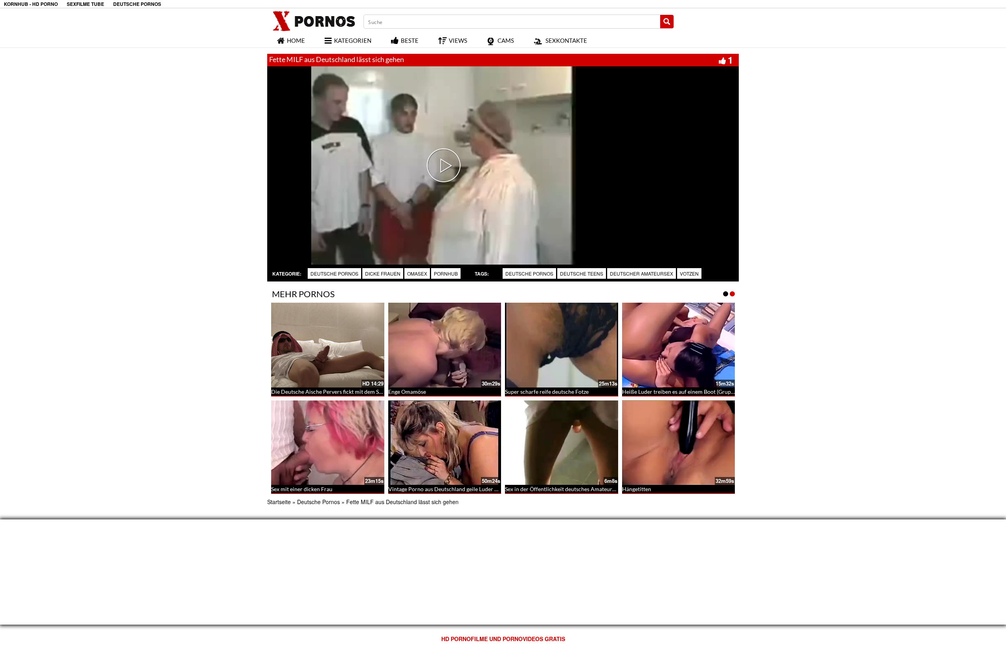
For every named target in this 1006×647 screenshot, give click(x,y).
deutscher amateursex (641, 273)
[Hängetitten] (678, 442)
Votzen (689, 273)
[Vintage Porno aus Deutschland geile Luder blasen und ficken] (444, 442)
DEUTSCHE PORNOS (137, 4)
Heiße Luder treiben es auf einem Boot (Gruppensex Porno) (694, 391)
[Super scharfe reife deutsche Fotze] (561, 345)
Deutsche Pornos (334, 273)
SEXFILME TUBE (85, 4)
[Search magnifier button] (667, 21)
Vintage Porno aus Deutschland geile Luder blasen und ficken (462, 489)
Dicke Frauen (382, 273)
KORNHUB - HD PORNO (31, 4)
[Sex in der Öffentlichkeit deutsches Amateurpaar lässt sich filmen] (561, 442)
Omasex (417, 273)
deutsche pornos (529, 273)
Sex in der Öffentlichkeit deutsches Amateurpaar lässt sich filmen (584, 489)
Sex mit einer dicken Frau (301, 489)
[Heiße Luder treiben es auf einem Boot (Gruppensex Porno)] (678, 345)
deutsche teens (581, 273)
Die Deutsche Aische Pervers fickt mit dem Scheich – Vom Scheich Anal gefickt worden (376, 391)
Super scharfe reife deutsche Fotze (547, 391)
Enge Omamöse (407, 391)
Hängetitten (636, 489)
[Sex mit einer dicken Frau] (327, 442)
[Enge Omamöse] (444, 345)
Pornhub (446, 273)
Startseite (279, 502)
